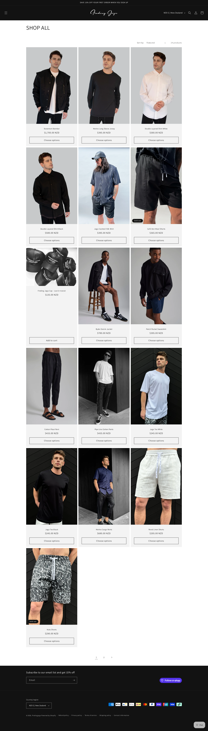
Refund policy (64, 715)
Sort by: (140, 42)
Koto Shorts (52, 630)
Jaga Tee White (156, 429)
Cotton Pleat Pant (51, 429)
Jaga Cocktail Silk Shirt (104, 229)
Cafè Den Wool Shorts (156, 229)
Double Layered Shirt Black (51, 229)
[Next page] (112, 657)
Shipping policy (105, 715)
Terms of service (91, 715)
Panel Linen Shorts (156, 529)
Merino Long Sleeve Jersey (104, 129)
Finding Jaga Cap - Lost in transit (52, 291)
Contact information (121, 715)
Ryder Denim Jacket (104, 329)
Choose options (52, 140)
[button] (6, 13)
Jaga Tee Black (51, 529)
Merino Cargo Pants (104, 529)
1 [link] (96, 657)
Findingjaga (36, 715)
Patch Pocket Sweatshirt (156, 329)
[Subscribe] (74, 680)
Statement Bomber (52, 129)
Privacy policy (76, 715)
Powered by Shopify (48, 715)
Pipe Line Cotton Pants (104, 429)
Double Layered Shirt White (156, 129)
